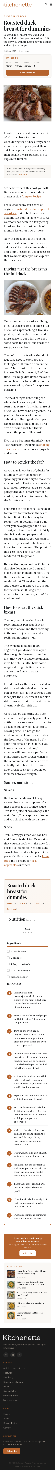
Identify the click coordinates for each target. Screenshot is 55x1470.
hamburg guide (11, 1400)
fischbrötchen (10, 1391)
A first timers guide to (14, 1368)
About (6, 1418)
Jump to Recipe (27, 72)
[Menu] (51, 4)
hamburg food (10, 1395)
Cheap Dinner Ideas (15, 16)
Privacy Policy (10, 1423)
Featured (7, 1373)
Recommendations (13, 1382)
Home (6, 1414)
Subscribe (28, 1253)
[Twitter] (19, 1354)
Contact (7, 1427)
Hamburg (8, 1377)
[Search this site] (46, 4)
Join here (23, 174)
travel (6, 1386)
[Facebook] (12, 1354)
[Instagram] (5, 1354)
